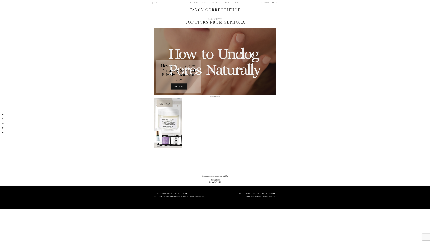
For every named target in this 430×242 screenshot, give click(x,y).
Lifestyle (217, 2)
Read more (178, 86)
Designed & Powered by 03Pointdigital (259, 196)
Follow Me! (215, 182)
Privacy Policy (245, 193)
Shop (227, 2)
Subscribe (265, 2)
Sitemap (272, 193)
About (237, 2)
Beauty (205, 2)
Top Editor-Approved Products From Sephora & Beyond (168, 125)
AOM (155, 2)
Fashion (194, 2)
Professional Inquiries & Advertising (171, 193)
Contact (257, 193)
